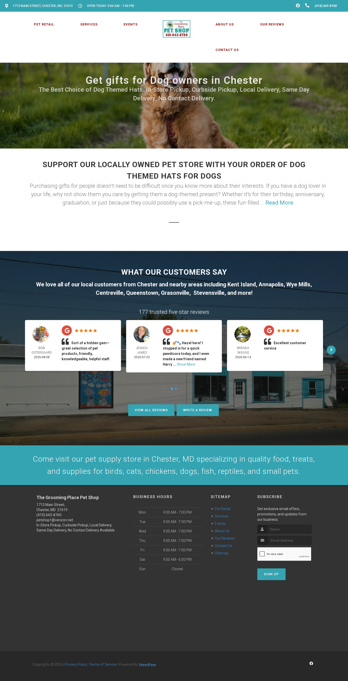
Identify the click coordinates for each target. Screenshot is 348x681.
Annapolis (271, 284)
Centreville (109, 293)
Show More (186, 364)
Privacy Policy (76, 664)
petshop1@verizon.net (54, 520)
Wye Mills (298, 284)
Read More (279, 202)
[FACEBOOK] (298, 6)
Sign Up (271, 574)
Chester (147, 284)
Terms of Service (103, 664)
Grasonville (175, 293)
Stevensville (208, 293)
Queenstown (142, 293)
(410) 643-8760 (48, 515)
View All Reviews (151, 410)
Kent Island (241, 284)
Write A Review (197, 410)
